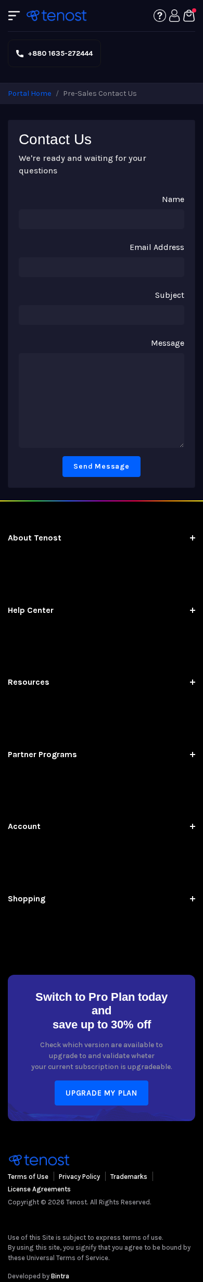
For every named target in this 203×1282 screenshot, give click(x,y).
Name (173, 199)
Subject (169, 295)
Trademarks (128, 1176)
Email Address (157, 247)
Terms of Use (28, 1176)
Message (167, 343)
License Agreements (39, 1189)
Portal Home (30, 93)
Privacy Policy (79, 1176)
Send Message (101, 466)
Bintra (60, 1276)
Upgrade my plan (101, 1093)
